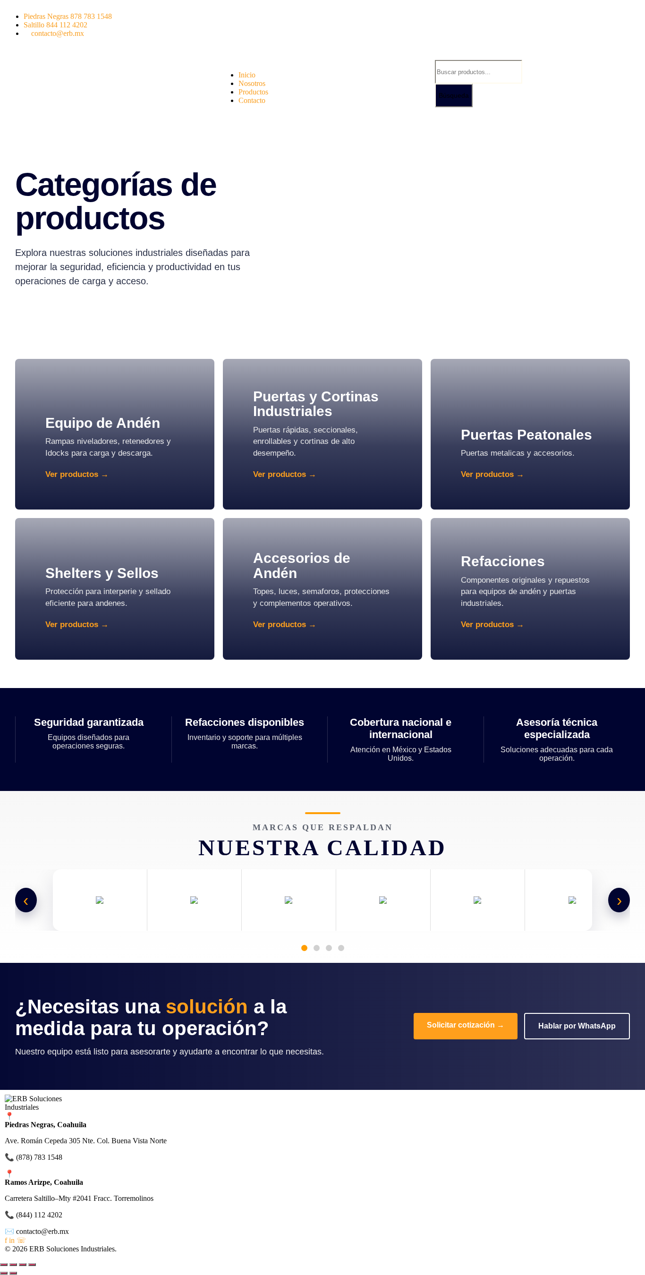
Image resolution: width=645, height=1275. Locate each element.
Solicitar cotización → (465, 1025)
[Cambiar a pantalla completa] (13, 1264)
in (12, 1240)
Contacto (251, 100)
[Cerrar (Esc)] (32, 1264)
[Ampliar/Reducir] (4, 1264)
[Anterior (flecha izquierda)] (4, 1273)
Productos (253, 92)
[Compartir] (22, 1264)
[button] (322, 59)
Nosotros (251, 83)
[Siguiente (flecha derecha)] (13, 1273)
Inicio (246, 75)
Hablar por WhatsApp (577, 1026)
